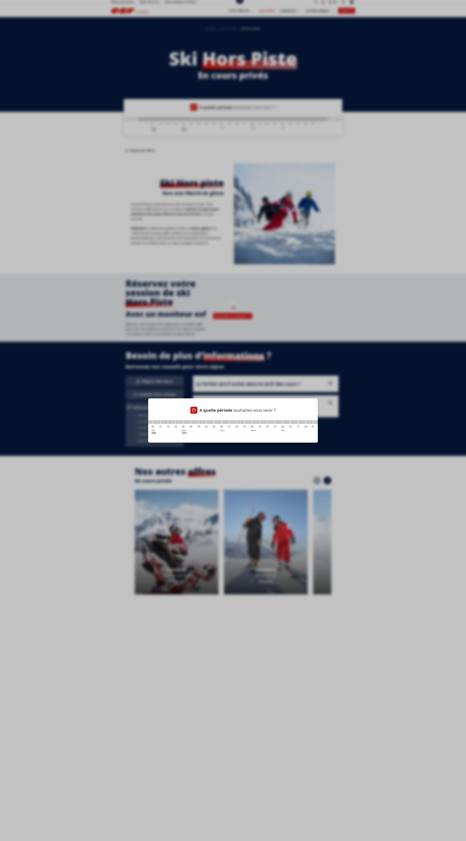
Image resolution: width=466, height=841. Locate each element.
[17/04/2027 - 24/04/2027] (301, 422)
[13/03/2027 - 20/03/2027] (263, 422)
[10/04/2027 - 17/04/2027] (294, 422)
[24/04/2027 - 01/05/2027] (309, 422)
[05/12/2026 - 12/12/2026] (156, 422)
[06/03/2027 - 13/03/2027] (256, 422)
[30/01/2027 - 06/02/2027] (217, 422)
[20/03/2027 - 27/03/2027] (271, 422)
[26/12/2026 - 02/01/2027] (179, 422)
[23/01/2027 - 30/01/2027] (210, 422)
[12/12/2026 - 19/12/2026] (164, 422)
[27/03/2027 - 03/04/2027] (279, 422)
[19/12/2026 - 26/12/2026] (171, 422)
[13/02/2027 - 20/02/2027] (233, 422)
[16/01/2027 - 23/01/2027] (202, 422)
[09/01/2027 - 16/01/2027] (194, 422)
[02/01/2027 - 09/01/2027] (187, 422)
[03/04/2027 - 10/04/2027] (286, 422)
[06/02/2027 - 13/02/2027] (225, 422)
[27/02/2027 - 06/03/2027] (248, 422)
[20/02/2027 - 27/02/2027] (240, 422)
